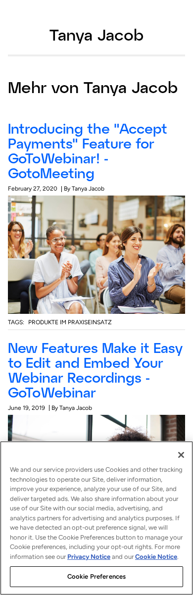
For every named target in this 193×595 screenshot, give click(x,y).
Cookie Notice (156, 556)
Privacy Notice (88, 556)
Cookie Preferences (96, 576)
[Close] (181, 455)
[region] (96, 518)
